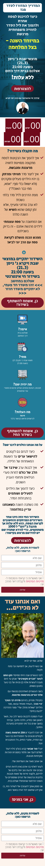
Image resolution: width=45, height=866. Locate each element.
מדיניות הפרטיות (34, 581)
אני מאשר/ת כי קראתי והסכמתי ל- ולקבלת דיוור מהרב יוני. (24, 581)
